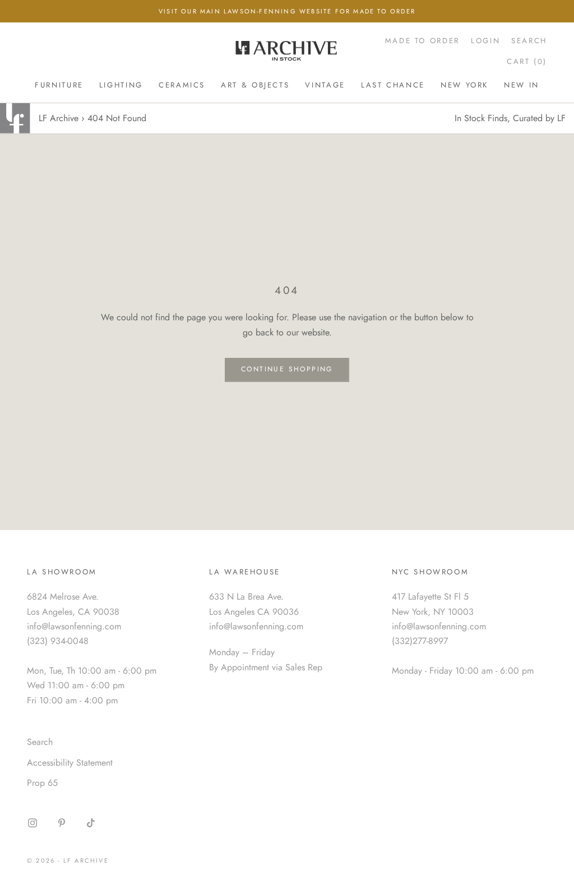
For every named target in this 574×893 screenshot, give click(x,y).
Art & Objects (255, 85)
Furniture (59, 85)
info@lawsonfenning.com (74, 626)
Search (40, 741)
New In (521, 85)
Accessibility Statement (70, 762)
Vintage (325, 85)
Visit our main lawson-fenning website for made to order (287, 11)
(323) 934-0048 (58, 640)
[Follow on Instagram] (32, 822)
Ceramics (182, 85)
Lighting (121, 85)
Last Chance (393, 85)
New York (464, 85)
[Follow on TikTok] (90, 822)
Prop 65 (42, 782)
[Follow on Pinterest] (61, 822)
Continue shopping (287, 369)
